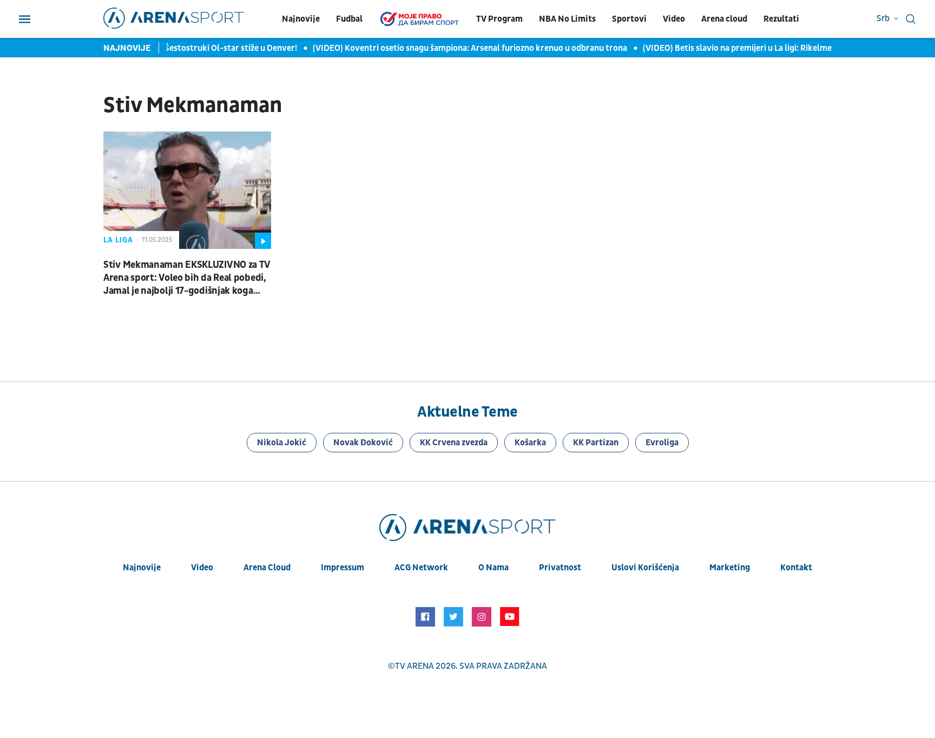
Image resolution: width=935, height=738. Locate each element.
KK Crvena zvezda (454, 442)
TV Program (499, 19)
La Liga (118, 240)
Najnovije (301, 19)
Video (674, 19)
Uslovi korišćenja (645, 567)
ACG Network (421, 567)
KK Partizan (595, 442)
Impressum (342, 567)
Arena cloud (724, 19)
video (202, 567)
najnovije (142, 567)
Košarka (530, 442)
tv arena (414, 666)
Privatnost (560, 567)
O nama (493, 567)
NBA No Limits (567, 19)
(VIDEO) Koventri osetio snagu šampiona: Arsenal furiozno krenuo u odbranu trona (465, 48)
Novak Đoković (363, 442)
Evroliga (662, 442)
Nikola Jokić (281, 442)
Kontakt (796, 567)
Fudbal (349, 19)
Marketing (729, 567)
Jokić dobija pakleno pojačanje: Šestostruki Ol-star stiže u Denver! (165, 48)
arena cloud (267, 567)
